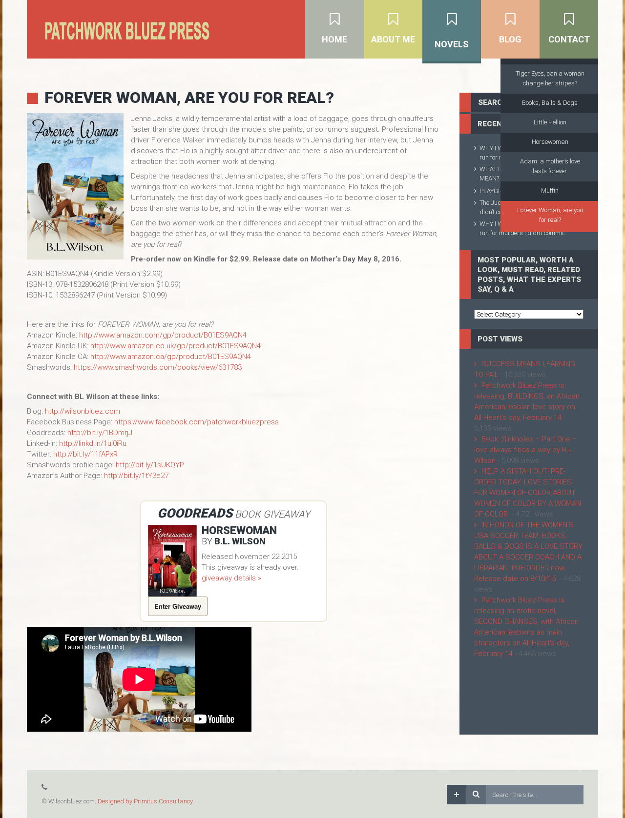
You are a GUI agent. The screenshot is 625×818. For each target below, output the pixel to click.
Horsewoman (239, 530)
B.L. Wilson (240, 541)
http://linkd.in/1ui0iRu (92, 443)
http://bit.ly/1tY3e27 (136, 475)
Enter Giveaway (177, 606)
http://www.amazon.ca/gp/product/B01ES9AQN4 (170, 356)
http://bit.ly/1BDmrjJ (99, 432)
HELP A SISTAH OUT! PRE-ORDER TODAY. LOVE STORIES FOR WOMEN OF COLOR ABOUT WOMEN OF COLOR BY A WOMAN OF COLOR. (527, 493)
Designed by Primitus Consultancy (145, 801)
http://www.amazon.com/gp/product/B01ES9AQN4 (163, 335)
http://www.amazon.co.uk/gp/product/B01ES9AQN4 (175, 345)
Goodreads (194, 513)
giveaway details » (231, 578)
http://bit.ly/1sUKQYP (150, 464)
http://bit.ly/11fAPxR (85, 454)
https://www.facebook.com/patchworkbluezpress (196, 422)
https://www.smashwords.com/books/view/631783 (158, 367)
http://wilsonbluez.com (82, 411)
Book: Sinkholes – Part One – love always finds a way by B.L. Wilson (525, 450)
